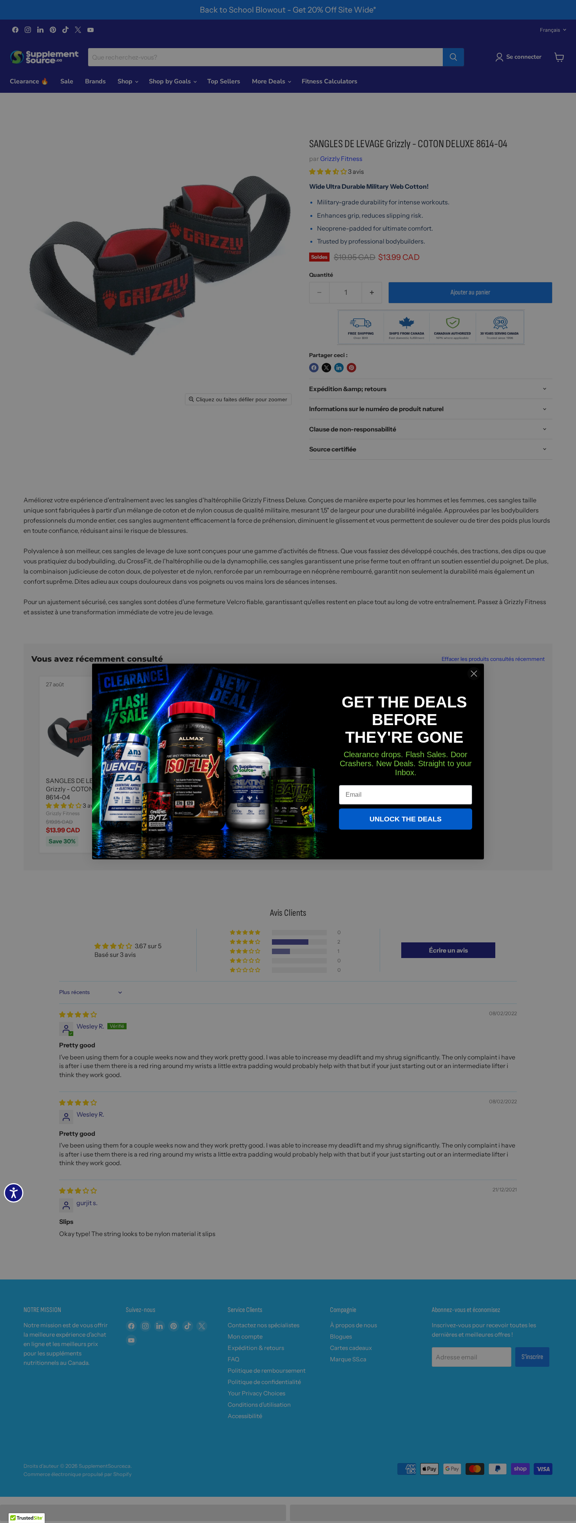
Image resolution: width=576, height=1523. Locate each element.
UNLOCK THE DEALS (406, 819)
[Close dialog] (474, 673)
